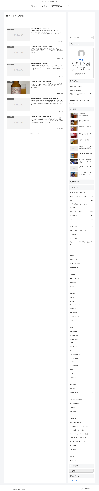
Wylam (81, 369)
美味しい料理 (81, 320)
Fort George (81, 384)
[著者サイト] (76, 74)
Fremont (81, 286)
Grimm (81, 373)
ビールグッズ (81, 238)
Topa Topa (81, 415)
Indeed (81, 396)
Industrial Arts (81, 259)
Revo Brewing (81, 365)
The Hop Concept (81, 305)
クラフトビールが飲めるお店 (81, 230)
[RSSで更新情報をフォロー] (86, 74)
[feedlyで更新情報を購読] (84, 74)
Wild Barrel (81, 282)
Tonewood (81, 407)
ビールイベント (81, 227)
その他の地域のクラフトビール (81, 204)
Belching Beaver (81, 278)
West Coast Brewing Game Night (80, 104)
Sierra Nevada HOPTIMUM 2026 (80, 100)
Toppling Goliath (81, 392)
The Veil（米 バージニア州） (81, 441)
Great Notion (81, 362)
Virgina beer (81, 445)
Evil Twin (81, 343)
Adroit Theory (81, 460)
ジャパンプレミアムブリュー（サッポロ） (81, 243)
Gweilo (81, 324)
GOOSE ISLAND (81, 316)
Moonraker (81, 411)
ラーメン (81, 271)
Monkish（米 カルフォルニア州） (81, 434)
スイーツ (81, 208)
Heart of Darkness (81, 263)
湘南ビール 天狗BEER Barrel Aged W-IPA (81, 95)
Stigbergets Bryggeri (81, 422)
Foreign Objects (81, 403)
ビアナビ (74, 480)
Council (81, 290)
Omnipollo (81, 274)
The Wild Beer (81, 267)
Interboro (81, 388)
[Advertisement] (35, 21)
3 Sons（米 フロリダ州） (81, 430)
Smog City (81, 301)
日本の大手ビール (81, 200)
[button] (92, 38)
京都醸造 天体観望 (75, 90)
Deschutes (81, 449)
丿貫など (81, 219)
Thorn (81, 350)
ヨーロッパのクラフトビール (81, 196)
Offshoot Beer (81, 377)
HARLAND (81, 418)
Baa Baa (81, 456)
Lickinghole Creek (81, 354)
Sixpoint (81, 255)
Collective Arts (81, 358)
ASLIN (81, 327)
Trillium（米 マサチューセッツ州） (81, 426)
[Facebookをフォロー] (80, 74)
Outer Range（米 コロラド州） (81, 437)
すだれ (81, 60)
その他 (81, 248)
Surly (81, 223)
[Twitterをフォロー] (78, 74)
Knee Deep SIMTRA (76, 86)
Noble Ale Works (81, 335)
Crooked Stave (81, 339)
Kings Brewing (81, 312)
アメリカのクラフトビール (81, 192)
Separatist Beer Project (81, 400)
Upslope (81, 297)
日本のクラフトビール (81, 211)
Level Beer (81, 309)
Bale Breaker (81, 346)
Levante (81, 381)
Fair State (81, 293)
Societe (81, 453)
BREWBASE (81, 331)
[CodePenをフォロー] (82, 74)
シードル (81, 252)
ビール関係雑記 (81, 234)
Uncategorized (81, 215)
